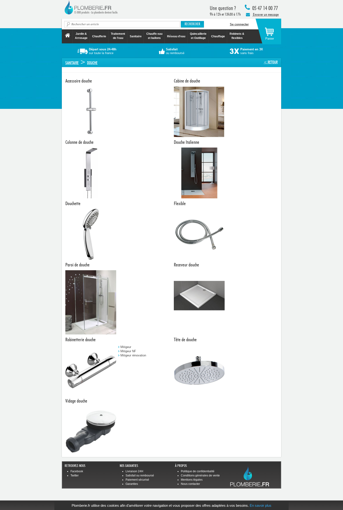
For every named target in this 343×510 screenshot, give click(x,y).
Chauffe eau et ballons (154, 36)
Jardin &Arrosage (81, 36)
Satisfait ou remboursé (140, 475)
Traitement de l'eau (118, 36)
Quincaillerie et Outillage (198, 36)
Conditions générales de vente (200, 475)
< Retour (271, 62)
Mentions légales (192, 479)
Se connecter (239, 24)
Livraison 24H (134, 471)
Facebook (76, 471)
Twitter (74, 475)
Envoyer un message (265, 15)
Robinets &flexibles (237, 36)
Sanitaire (136, 36)
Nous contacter (190, 484)
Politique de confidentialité (197, 471)
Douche (92, 63)
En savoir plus (260, 505)
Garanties (132, 484)
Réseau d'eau (176, 36)
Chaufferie (99, 36)
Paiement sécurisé (137, 479)
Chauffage (218, 36)
